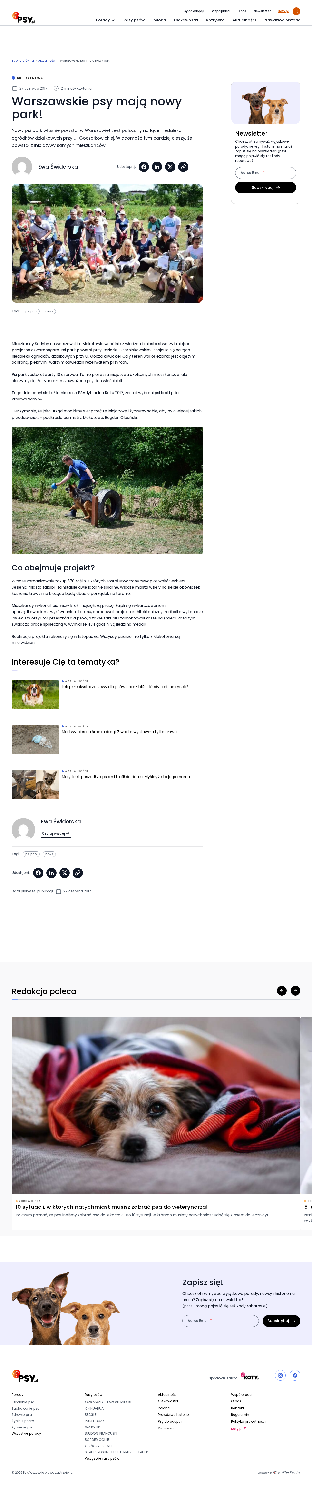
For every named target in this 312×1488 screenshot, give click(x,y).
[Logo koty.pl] (250, 1376)
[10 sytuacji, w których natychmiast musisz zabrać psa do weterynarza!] (156, 1123)
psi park (31, 311)
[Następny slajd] (295, 991)
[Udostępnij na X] (170, 167)
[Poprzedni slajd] (282, 991)
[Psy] (23, 18)
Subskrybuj (262, 187)
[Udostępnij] (183, 167)
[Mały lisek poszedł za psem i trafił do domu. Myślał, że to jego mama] (107, 788)
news (49, 311)
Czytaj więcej (53, 833)
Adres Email (251, 173)
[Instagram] (280, 1375)
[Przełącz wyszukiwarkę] (296, 11)
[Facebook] (295, 1375)
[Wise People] (278, 1472)
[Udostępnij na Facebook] (144, 167)
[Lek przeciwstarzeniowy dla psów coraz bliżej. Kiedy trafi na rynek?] (107, 698)
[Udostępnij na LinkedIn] (157, 167)
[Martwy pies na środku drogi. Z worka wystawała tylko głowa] (107, 743)
